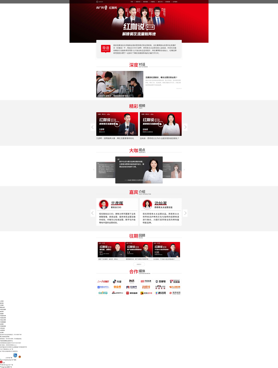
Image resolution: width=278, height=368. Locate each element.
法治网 (1, 332)
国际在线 (2, 307)
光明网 (1, 324)
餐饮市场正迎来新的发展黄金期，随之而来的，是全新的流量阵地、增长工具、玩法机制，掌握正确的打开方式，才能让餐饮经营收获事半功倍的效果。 (163, 82)
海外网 (1, 311)
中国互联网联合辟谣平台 (6, 341)
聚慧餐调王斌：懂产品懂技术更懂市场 (109, 259)
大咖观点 (153, 1)
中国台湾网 (3, 320)
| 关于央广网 (8, 357)
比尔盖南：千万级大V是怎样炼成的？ (137, 259)
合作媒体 (175, 1)
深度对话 (138, 1)
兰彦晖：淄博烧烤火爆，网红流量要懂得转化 (115, 138)
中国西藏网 (3, 322)
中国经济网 (3, 318)
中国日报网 (3, 309)
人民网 (1, 301)
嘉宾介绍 (160, 1)
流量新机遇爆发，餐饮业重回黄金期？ (162, 77)
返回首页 (101, 1)
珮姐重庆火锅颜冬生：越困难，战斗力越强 (165, 259)
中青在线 (2, 328)
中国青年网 (3, 315)
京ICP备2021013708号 (6, 347)
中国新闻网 (3, 326)
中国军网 (2, 330)
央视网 (1, 313)
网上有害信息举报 (4, 336)
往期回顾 (167, 1)
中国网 (1, 305)
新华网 (1, 303)
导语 (132, 1)
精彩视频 (145, 1)
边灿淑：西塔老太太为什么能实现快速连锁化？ (159, 138)
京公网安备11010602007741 (19, 347)
